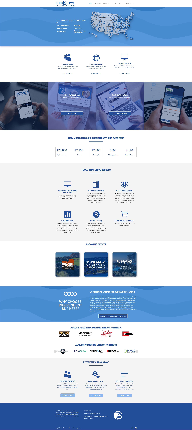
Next (136, 351)
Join (116, 3)
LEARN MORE (67, 74)
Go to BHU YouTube (120, 113)
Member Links (107, 3)
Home (90, 3)
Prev (55, 351)
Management (128, 3)
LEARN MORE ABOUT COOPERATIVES (113, 316)
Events (121, 3)
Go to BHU (72, 113)
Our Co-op (97, 3)
